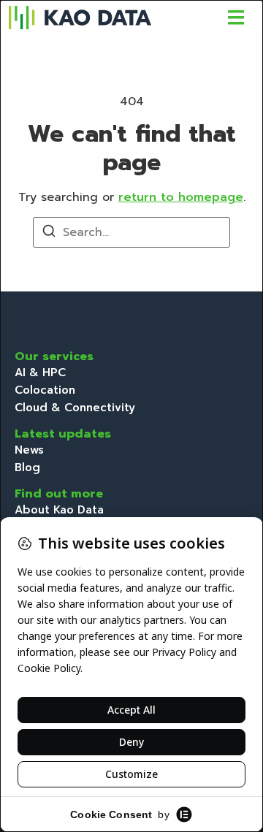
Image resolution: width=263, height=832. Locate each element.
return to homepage (180, 197)
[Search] (49, 233)
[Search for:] (131, 232)
